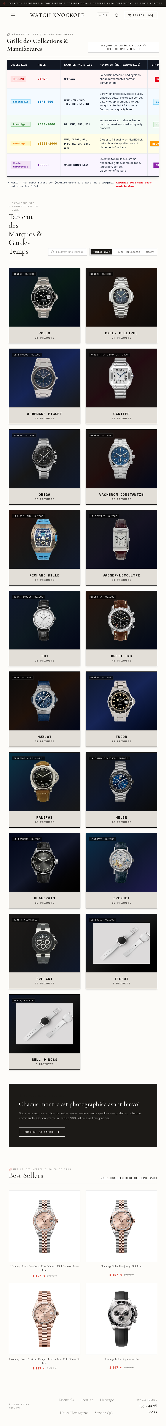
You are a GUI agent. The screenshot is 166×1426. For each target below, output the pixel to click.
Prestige (87, 1399)
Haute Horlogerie (128, 252)
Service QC (104, 1412)
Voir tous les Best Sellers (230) (129, 1178)
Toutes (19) (101, 252)
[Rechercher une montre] (117, 15)
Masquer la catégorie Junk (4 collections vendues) (124, 47)
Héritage (107, 1399)
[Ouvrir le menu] (13, 15)
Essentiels (66, 1399)
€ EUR (103, 15)
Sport (150, 252)
